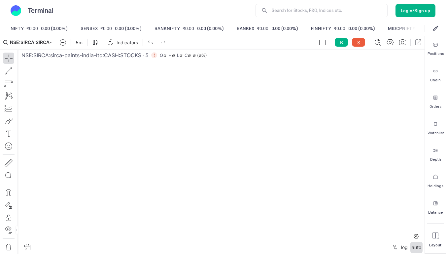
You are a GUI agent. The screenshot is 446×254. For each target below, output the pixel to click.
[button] (212, 145)
